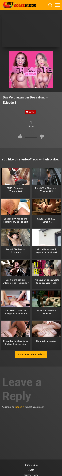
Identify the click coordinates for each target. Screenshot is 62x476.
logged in (19, 407)
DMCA (31, 470)
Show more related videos (31, 354)
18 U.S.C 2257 (31, 465)
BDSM (31, 112)
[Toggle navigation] (57, 5)
